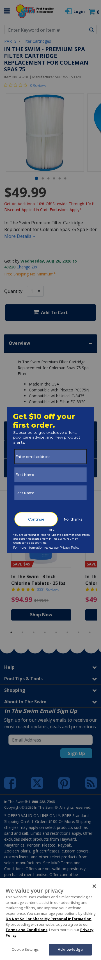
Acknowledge (70, 949)
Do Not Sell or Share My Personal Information (48, 918)
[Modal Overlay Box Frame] (50, 480)
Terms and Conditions (26, 929)
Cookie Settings (25, 949)
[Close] (94, 886)
